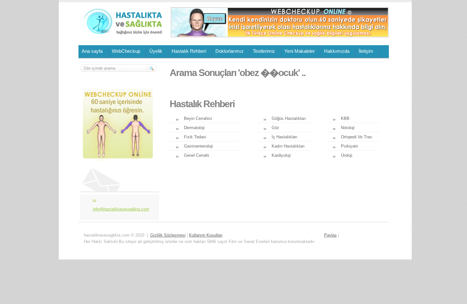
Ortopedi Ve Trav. (357, 137)
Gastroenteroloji (198, 146)
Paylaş (330, 235)
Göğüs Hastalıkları (289, 118)
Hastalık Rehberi (189, 51)
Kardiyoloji (281, 155)
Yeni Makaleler (299, 51)
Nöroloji (348, 127)
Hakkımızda (336, 51)
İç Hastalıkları (284, 137)
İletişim (366, 51)
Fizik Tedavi (195, 137)
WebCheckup (126, 51)
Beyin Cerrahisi (198, 118)
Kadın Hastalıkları (288, 146)
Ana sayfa (92, 51)
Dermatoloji (194, 127)
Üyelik (155, 51)
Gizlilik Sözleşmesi (168, 235)
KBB (345, 118)
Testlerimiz (264, 51)
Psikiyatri (349, 146)
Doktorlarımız (229, 51)
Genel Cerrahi (196, 155)
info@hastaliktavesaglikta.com (121, 209)
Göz (275, 127)
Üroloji (346, 155)
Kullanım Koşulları (206, 235)
